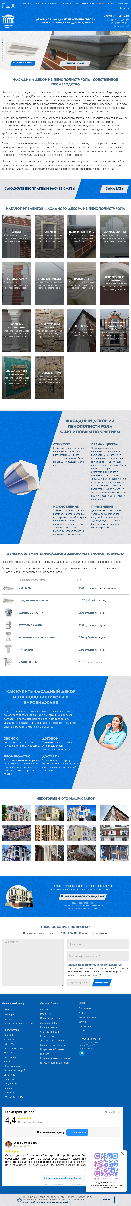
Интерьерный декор (29, 3)
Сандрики (9, 1092)
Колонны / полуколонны (53, 1045)
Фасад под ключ (71, 3)
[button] (2, 40)
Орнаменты (9, 1074)
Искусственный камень (52, 1049)
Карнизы (8, 1035)
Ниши (7, 1061)
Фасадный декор (50, 3)
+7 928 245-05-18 (115, 16)
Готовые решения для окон (54, 1063)
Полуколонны (11, 1083)
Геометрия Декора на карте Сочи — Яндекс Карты (62, 1184)
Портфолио (123, 3)
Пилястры (9, 1079)
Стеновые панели (49, 1032)
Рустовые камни (48, 1027)
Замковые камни (48, 1023)
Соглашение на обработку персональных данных (94, 965)
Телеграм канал (97, 1185)
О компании (88, 3)
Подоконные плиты (50, 1018)
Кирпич (8, 1019)
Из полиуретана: (10, 1030)
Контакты (124, 8)
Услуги (111, 3)
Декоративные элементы (53, 1040)
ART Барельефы (12, 1014)
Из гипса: (7, 1009)
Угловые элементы (13, 1097)
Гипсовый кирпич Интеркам (18, 1023)
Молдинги (9, 1039)
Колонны (8, 1052)
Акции (101, 3)
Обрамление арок (13, 1066)
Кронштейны (10, 1057)
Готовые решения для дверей (55, 1058)
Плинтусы (9, 1043)
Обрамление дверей (14, 1070)
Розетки (8, 1088)
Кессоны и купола (13, 1048)
